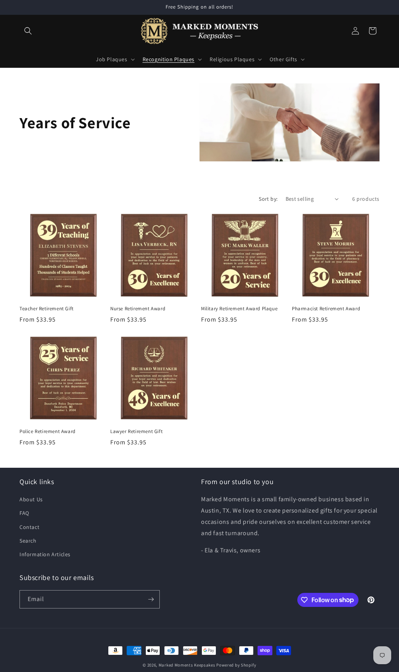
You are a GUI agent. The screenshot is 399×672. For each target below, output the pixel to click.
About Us (31, 499)
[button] (28, 30)
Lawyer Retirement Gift (136, 431)
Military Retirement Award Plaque (239, 309)
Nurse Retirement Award (137, 309)
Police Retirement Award (47, 431)
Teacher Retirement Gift (46, 309)
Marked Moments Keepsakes (187, 665)
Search (28, 540)
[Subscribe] (150, 599)
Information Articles (45, 554)
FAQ (24, 512)
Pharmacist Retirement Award (326, 309)
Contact (29, 527)
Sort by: (268, 198)
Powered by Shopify (236, 665)
